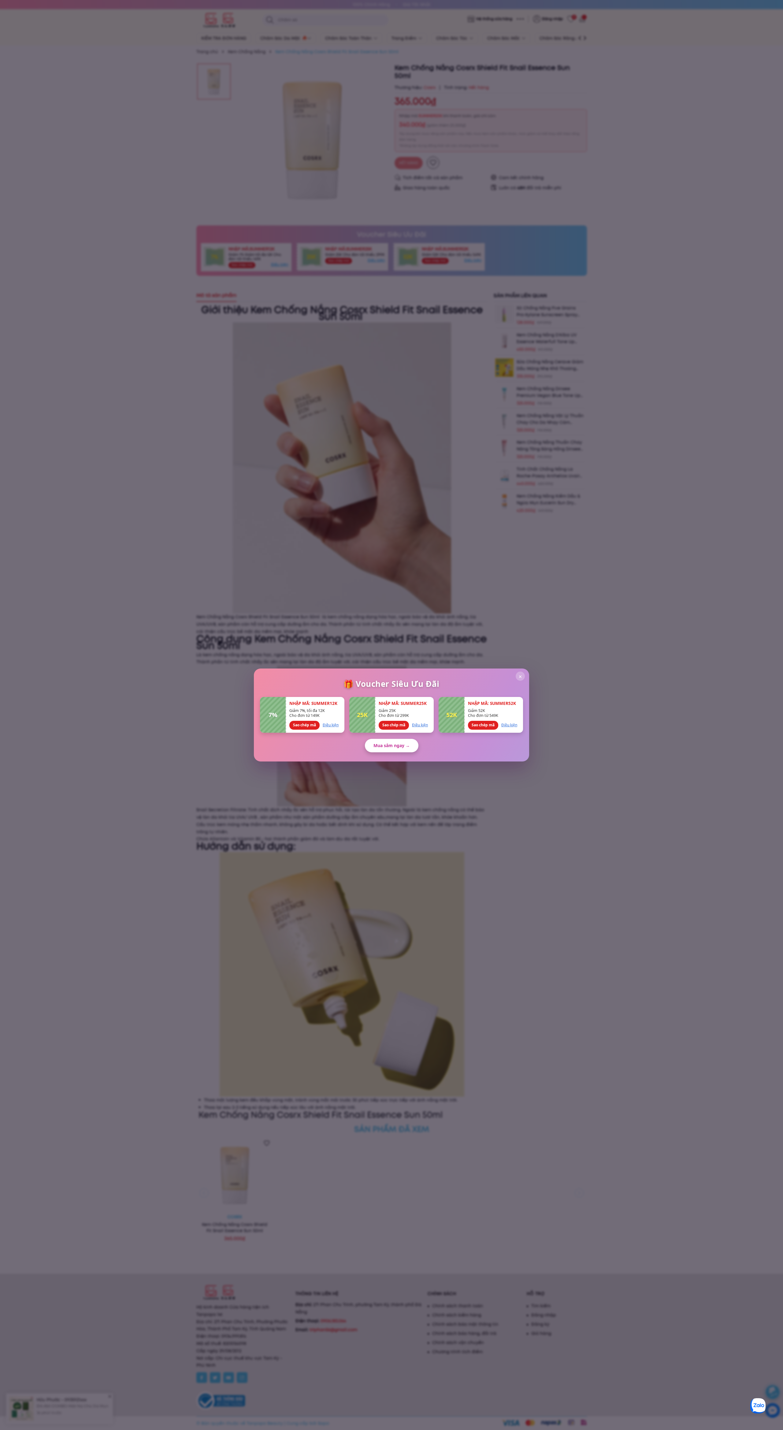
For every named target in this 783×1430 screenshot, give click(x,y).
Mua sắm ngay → (391, 745)
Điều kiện (331, 725)
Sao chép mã (304, 725)
